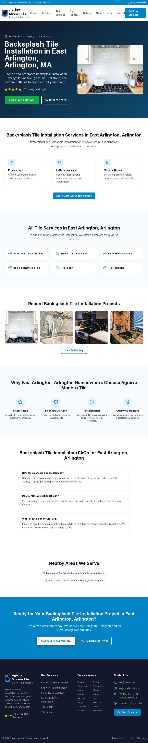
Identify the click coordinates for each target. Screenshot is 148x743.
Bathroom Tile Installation (55, 682)
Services (46, 13)
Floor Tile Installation (52, 693)
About (99, 13)
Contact (120, 13)
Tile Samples (60, 13)
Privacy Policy (119, 738)
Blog (109, 13)
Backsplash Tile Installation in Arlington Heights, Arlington (75, 573)
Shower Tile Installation (54, 687)
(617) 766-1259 (138, 2)
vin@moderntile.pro (129, 688)
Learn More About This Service (74, 195)
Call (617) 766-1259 (96, 641)
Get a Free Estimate (21, 100)
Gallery (87, 13)
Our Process (74, 13)
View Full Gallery (74, 350)
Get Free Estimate (133, 13)
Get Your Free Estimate (56, 640)
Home (33, 13)
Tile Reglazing (48, 712)
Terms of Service (137, 738)
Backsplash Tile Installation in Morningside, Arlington (76, 580)
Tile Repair (47, 706)
